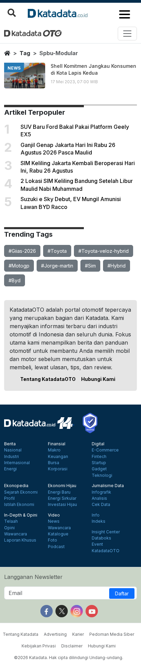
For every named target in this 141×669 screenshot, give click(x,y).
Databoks (101, 538)
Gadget (99, 469)
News (54, 521)
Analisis (99, 498)
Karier (78, 634)
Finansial (56, 444)
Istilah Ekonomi (19, 504)
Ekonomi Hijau (62, 485)
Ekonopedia (16, 485)
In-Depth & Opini (20, 515)
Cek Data (101, 504)
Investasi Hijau (62, 504)
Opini (9, 527)
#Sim (90, 266)
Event (97, 544)
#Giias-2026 (22, 251)
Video (54, 515)
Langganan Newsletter (33, 576)
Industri (11, 456)
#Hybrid (116, 266)
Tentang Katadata (20, 634)
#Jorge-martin (57, 266)
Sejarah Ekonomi (21, 492)
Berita (10, 444)
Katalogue (58, 534)
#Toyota (57, 251)
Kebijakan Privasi (39, 645)
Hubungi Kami (98, 379)
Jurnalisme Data (108, 485)
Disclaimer (71, 645)
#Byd (15, 280)
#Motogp (19, 266)
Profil (9, 498)
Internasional (17, 462)
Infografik (101, 492)
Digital (98, 444)
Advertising (55, 634)
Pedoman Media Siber (111, 634)
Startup (99, 462)
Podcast (56, 546)
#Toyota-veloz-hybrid (103, 251)
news (14, 68)
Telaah (11, 521)
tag (25, 53)
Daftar (122, 593)
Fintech (99, 456)
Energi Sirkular (62, 498)
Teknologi (102, 475)
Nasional (13, 450)
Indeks (98, 521)
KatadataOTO (105, 550)
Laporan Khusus (20, 540)
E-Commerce (105, 450)
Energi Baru (59, 492)
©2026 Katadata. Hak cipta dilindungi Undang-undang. (68, 657)
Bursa (53, 462)
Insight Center (106, 532)
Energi (10, 469)
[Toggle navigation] (127, 33)
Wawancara (15, 534)
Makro (54, 450)
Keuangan (58, 456)
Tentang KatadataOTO (48, 379)
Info (96, 515)
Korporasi (57, 469)
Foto (52, 540)
